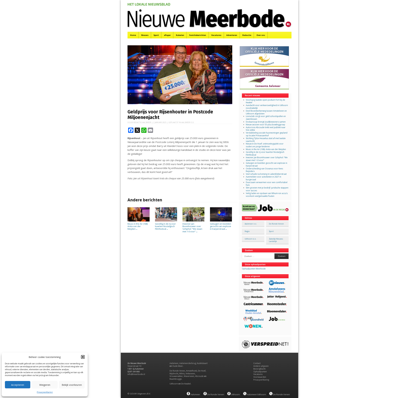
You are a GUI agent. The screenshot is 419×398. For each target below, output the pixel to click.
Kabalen (180, 35)
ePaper (167, 35)
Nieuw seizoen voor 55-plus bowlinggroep (265, 124)
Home (133, 35)
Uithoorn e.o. (250, 239)
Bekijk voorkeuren (72, 384)
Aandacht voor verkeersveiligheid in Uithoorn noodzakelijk (267, 106)
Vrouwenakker (176, 376)
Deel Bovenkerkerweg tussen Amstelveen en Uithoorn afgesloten (266, 112)
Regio (247, 231)
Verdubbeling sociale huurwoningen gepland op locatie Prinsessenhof (266, 134)
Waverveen (189, 376)
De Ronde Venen (276, 223)
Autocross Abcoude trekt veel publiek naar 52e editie (265, 129)
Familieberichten (197, 35)
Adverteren (231, 35)
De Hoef (202, 370)
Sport (156, 35)
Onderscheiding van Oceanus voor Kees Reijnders (264, 170)
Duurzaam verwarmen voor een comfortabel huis (266, 183)
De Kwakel (186, 383)
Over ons (260, 35)
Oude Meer (177, 366)
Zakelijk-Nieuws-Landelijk (276, 240)
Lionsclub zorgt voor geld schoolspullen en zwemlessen (266, 117)
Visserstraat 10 (134, 366)
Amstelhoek (191, 370)
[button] (82, 357)
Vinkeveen (190, 373)
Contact (257, 363)
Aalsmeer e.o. (187, 122)
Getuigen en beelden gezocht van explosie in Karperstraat (220, 226)
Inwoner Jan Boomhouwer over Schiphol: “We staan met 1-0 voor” (192, 227)
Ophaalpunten (260, 371)
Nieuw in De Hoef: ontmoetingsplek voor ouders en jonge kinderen (264, 145)
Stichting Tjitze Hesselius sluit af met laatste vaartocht (266, 139)
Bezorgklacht (259, 368)
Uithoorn (174, 383)
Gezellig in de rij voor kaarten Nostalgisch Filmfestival (165, 226)
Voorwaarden (259, 377)
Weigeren (44, 384)
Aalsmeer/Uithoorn (256, 394)
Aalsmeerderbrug (187, 363)
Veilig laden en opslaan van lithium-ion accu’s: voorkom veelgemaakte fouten (267, 194)
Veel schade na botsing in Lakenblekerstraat (266, 174)
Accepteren (17, 384)
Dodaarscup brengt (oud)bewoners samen (266, 121)
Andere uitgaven (261, 366)
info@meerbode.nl (136, 374)
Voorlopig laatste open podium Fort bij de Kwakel (265, 101)
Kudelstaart (202, 363)
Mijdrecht (174, 373)
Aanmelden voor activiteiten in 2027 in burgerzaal (263, 178)
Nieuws (144, 35)
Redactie (246, 35)
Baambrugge (176, 379)
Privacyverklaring (45, 392)
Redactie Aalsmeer (142, 122)
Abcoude (199, 376)
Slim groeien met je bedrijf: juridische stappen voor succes (267, 189)
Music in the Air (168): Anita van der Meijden (138, 226)
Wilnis (182, 373)
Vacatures (216, 35)
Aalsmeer (174, 363)
